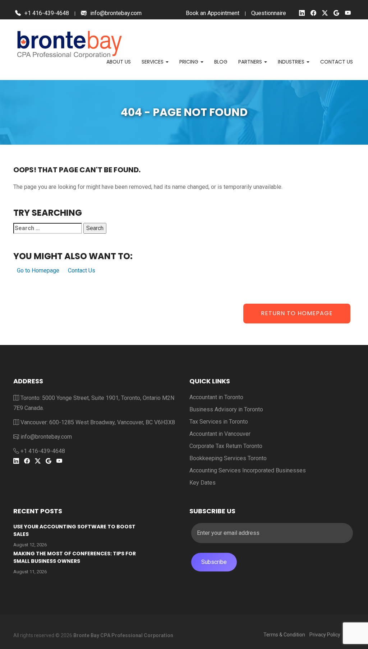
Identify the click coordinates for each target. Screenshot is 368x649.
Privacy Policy (324, 635)
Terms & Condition (284, 635)
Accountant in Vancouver (219, 433)
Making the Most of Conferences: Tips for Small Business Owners (74, 557)
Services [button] (153, 61)
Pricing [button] (189, 61)
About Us (118, 61)
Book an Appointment (212, 13)
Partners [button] (250, 61)
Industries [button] (292, 61)
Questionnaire (268, 13)
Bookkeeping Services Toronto (228, 458)
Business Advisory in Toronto (226, 409)
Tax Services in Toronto (218, 421)
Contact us (336, 61)
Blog (220, 61)
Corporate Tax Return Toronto (225, 446)
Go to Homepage (38, 270)
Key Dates (202, 482)
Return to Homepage (297, 313)
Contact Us (81, 270)
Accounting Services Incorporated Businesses (247, 470)
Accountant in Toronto (216, 397)
